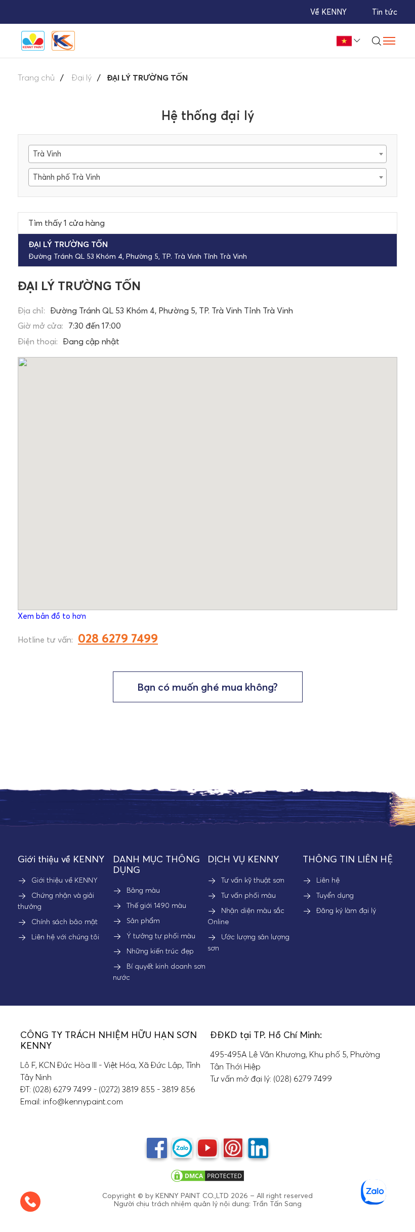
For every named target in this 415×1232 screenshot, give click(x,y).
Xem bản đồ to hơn (52, 616)
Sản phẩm (143, 920)
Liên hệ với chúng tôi (65, 936)
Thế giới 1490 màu (156, 905)
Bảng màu (143, 890)
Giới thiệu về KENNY (64, 880)
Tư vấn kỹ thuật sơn (252, 880)
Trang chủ (36, 77)
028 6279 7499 (118, 638)
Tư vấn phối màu (248, 895)
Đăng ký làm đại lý (346, 910)
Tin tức (384, 12)
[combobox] (207, 154)
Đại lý (82, 77)
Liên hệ (328, 880)
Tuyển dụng (335, 895)
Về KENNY (328, 12)
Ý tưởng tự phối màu (161, 935)
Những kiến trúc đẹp (160, 951)
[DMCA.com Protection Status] (207, 1174)
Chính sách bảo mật (64, 921)
